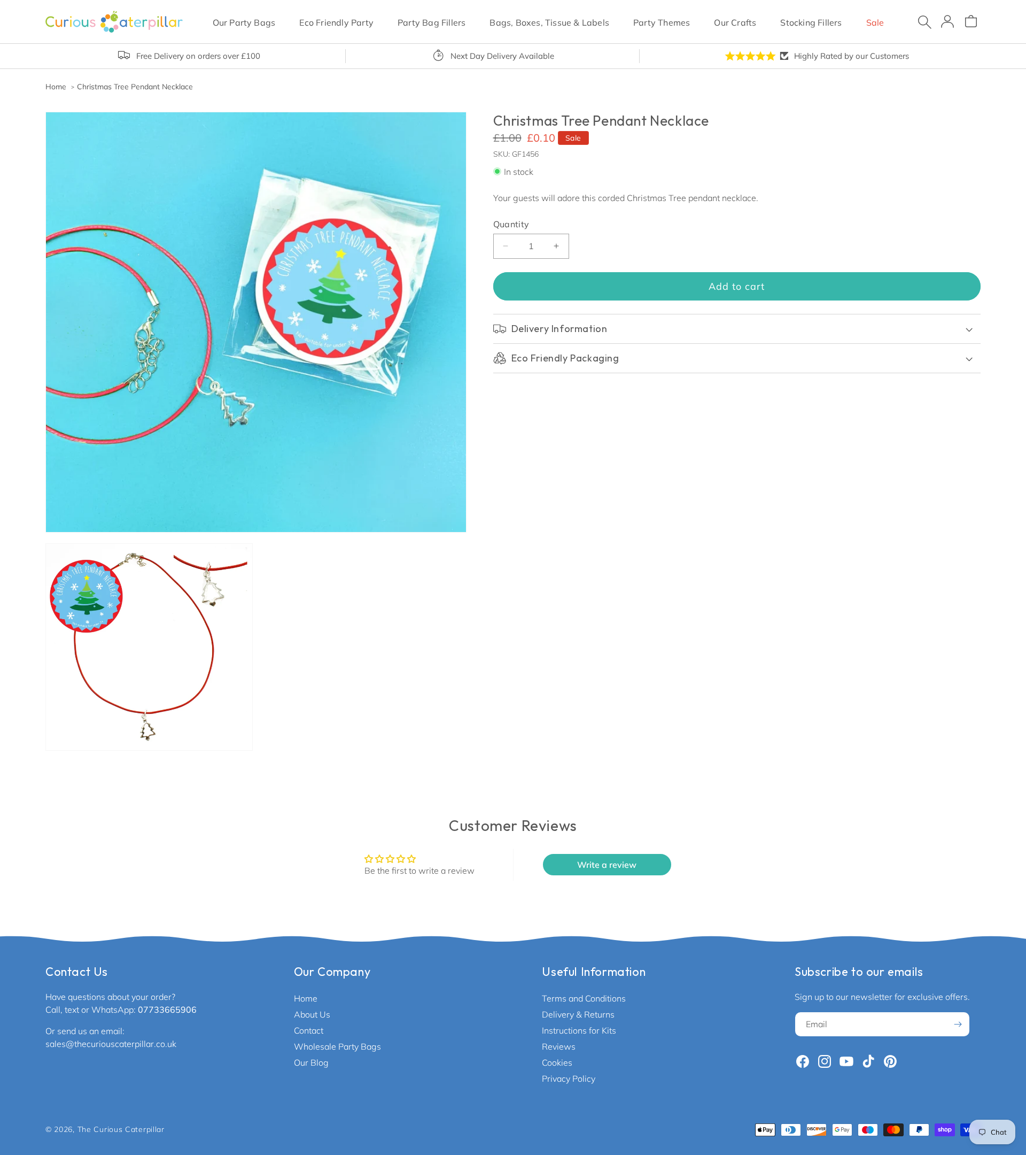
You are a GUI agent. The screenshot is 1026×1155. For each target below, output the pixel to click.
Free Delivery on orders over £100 (198, 56)
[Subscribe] (957, 1024)
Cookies (557, 1062)
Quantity (511, 224)
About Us (312, 1014)
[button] (243, 21)
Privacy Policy (568, 1078)
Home (305, 998)
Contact (308, 1030)
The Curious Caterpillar (121, 1129)
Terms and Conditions (584, 998)
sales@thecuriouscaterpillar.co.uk (110, 1043)
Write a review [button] (606, 864)
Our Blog (311, 1062)
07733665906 (167, 1009)
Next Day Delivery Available (502, 56)
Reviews (559, 1046)
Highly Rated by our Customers (851, 56)
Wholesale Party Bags (337, 1046)
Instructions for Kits (579, 1030)
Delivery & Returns (578, 1014)
